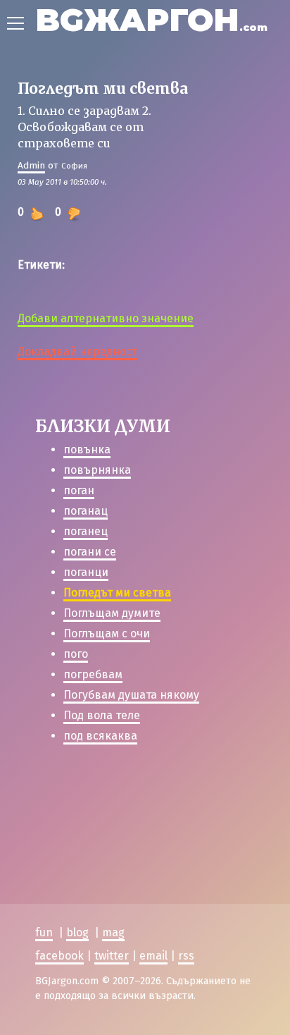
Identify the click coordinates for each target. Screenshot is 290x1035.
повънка (87, 449)
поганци (85, 572)
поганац (85, 511)
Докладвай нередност (77, 351)
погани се (89, 551)
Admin (31, 165)
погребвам (92, 674)
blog (77, 932)
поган (78, 490)
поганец (85, 531)
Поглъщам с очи (106, 633)
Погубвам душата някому (131, 695)
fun (44, 932)
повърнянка (97, 470)
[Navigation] (15, 23)
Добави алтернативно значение (106, 318)
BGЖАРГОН (151, 19)
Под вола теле (101, 715)
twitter (111, 955)
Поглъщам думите (111, 613)
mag (113, 932)
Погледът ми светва (117, 592)
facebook (59, 955)
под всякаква (100, 735)
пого (75, 654)
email (153, 955)
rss (186, 955)
